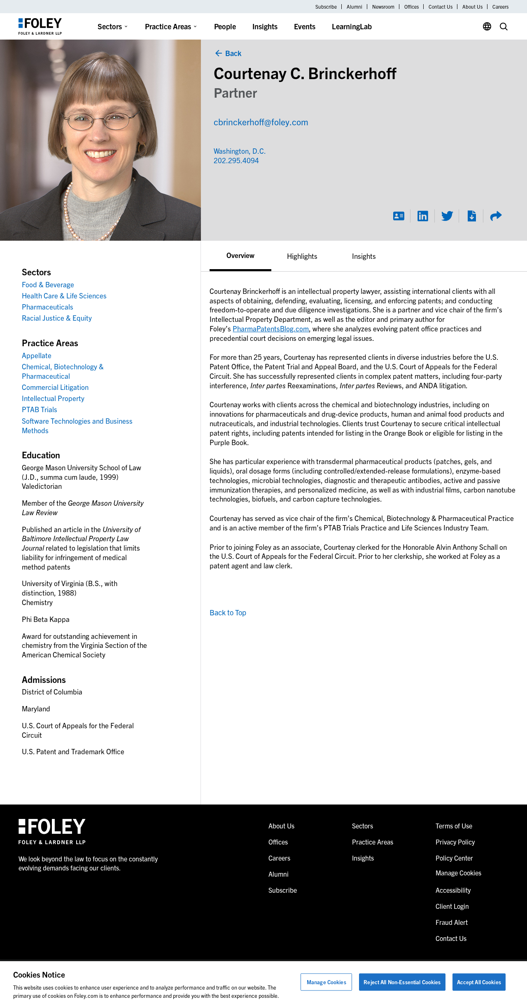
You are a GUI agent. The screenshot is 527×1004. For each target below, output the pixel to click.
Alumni (354, 6)
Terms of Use (454, 825)
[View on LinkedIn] (422, 216)
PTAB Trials (39, 409)
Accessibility (453, 890)
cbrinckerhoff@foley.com (261, 121)
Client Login (452, 906)
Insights (264, 26)
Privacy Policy (455, 841)
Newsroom (383, 6)
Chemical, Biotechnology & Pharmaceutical (63, 371)
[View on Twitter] (447, 216)
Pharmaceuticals (47, 306)
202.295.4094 (229, 160)
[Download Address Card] (398, 216)
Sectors (110, 26)
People (225, 26)
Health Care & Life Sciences (64, 295)
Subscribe (326, 6)
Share (495, 216)
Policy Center (454, 858)
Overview (240, 255)
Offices (411, 6)
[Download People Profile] (471, 216)
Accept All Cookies (479, 981)
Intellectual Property (53, 398)
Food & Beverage (48, 284)
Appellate (36, 355)
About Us (472, 6)
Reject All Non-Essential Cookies (402, 981)
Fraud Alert (452, 922)
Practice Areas (168, 26)
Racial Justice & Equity (57, 317)
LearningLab (352, 26)
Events (304, 26)
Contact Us (440, 6)
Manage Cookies (326, 981)
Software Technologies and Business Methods (77, 425)
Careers (500, 6)
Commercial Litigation (55, 386)
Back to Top (228, 612)
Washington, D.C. (240, 150)
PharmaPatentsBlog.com (271, 328)
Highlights (302, 255)
